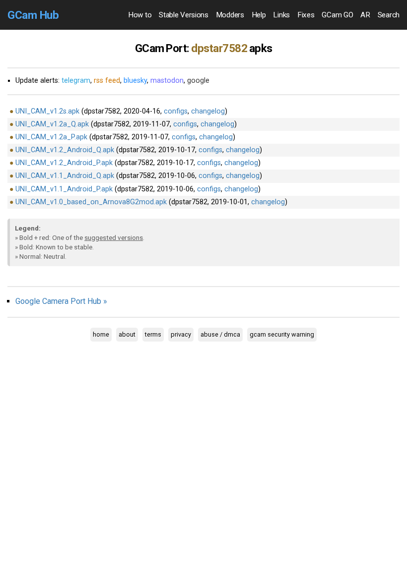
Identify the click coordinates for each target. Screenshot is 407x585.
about (127, 334)
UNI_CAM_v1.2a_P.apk (51, 137)
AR (365, 14)
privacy (181, 334)
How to (139, 14)
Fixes (306, 14)
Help (259, 14)
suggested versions (113, 237)
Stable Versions (183, 14)
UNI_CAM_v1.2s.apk (47, 111)
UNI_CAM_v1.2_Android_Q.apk (64, 150)
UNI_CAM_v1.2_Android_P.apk (64, 163)
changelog (208, 111)
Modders (230, 14)
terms (153, 334)
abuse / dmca (220, 334)
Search (389, 14)
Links (281, 14)
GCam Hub (33, 14)
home (101, 334)
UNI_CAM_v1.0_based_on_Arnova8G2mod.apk (91, 202)
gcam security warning (282, 334)
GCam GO (337, 14)
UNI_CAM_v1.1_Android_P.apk (64, 189)
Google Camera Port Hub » (61, 301)
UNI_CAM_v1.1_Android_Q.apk (64, 176)
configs (176, 111)
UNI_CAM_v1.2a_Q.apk (52, 124)
